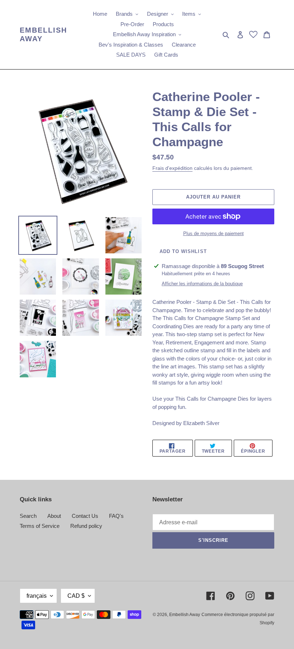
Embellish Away (43, 34)
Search (28, 516)
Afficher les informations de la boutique (202, 283)
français (37, 596)
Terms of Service (40, 526)
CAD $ (76, 596)
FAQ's (116, 516)
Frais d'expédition (172, 168)
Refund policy (86, 526)
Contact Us (85, 516)
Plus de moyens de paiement (213, 233)
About (54, 516)
